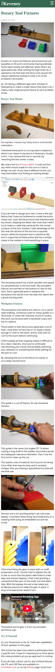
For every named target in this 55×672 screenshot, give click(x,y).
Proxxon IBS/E (27, 164)
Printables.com (8, 667)
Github (30, 667)
